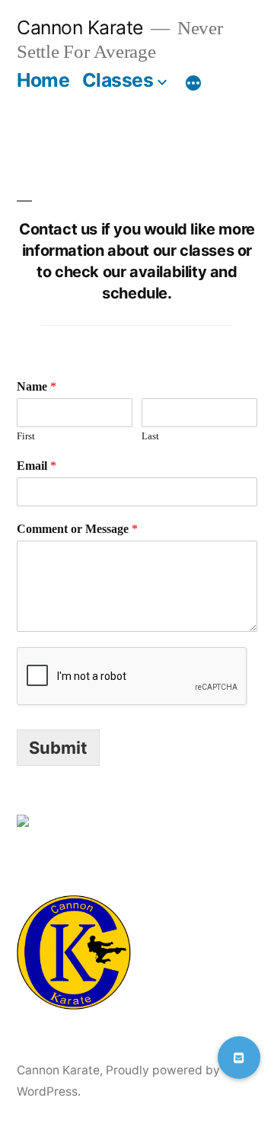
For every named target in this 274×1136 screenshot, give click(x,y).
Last (150, 436)
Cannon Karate (80, 27)
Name (36, 386)
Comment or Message (77, 529)
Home (43, 80)
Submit (58, 748)
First (26, 436)
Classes (118, 80)
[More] (193, 83)
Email (36, 466)
